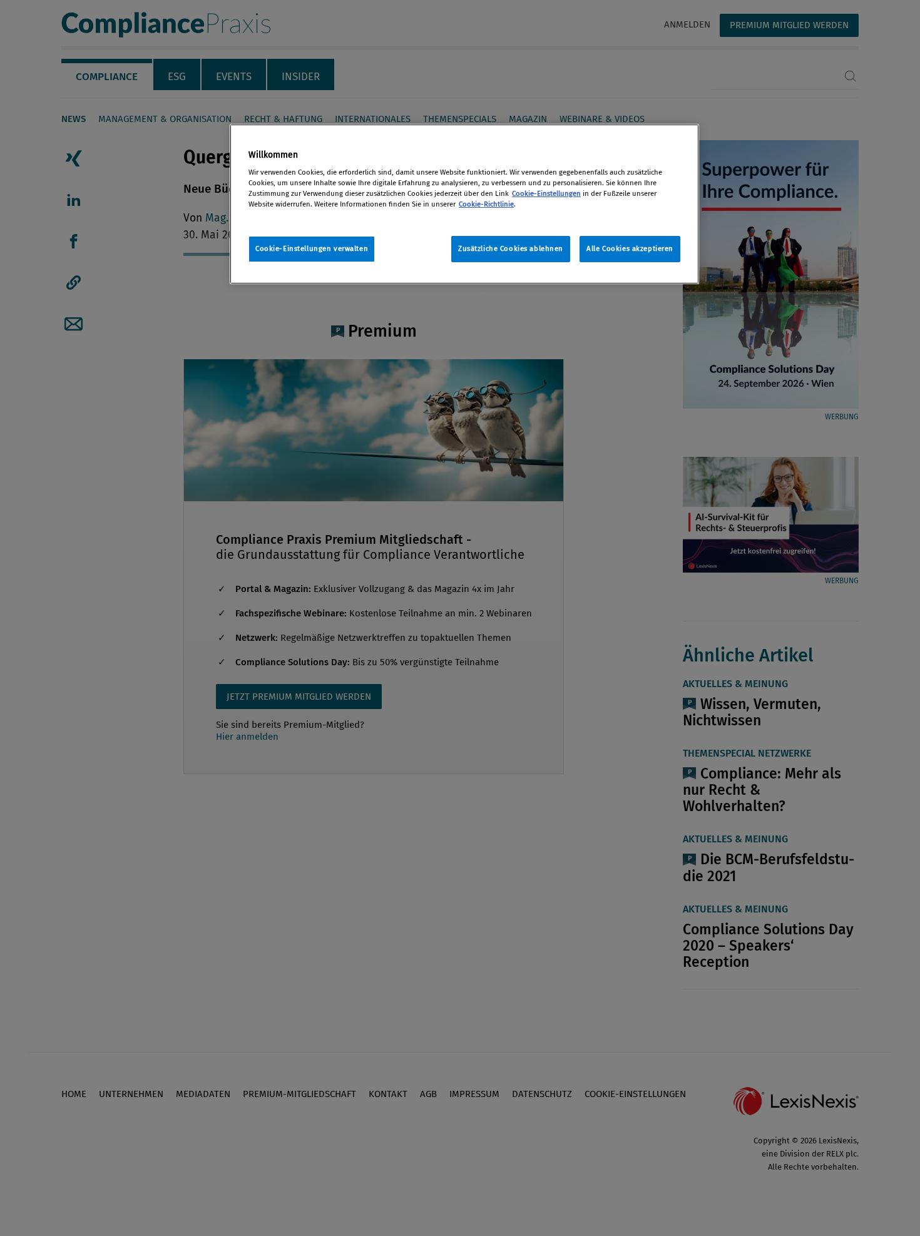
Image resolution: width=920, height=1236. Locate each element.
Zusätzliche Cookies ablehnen (510, 248)
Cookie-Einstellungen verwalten (311, 248)
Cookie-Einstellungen (546, 193)
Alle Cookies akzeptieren (629, 248)
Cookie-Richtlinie (486, 204)
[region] (464, 204)
